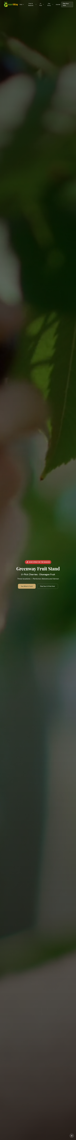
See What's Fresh (27, 586)
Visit (21, 4)
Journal (58, 4)
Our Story (49, 4)
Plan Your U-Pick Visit (47, 586)
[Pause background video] (72, 1136)
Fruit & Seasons (30, 4)
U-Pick (40, 4)
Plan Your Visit (66, 4)
